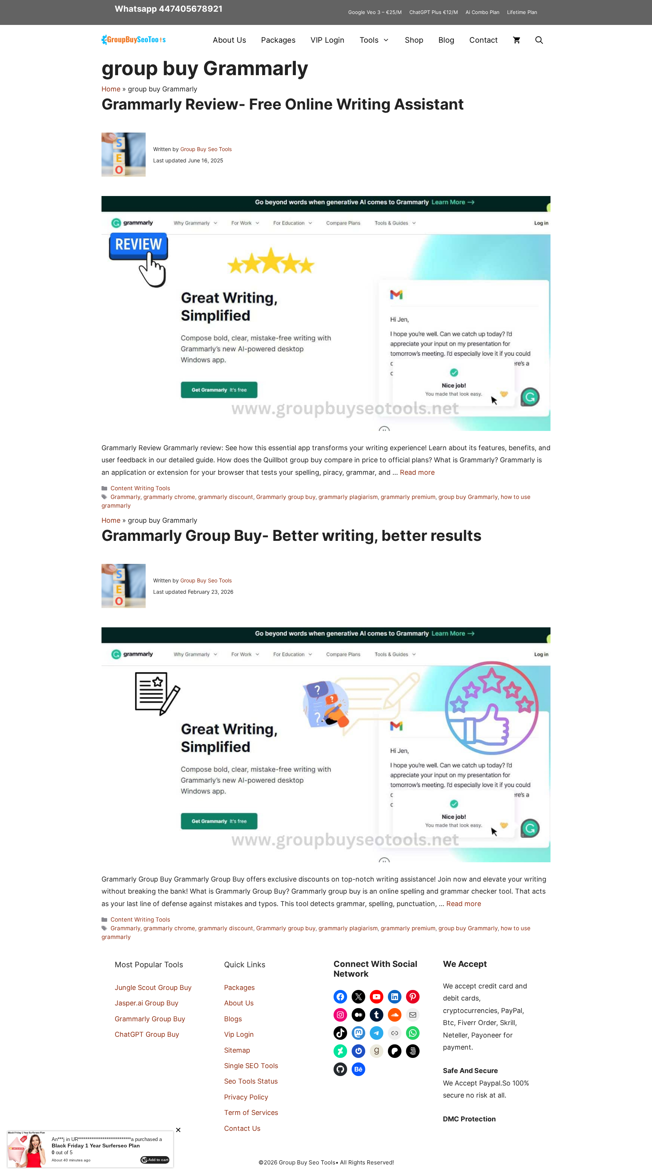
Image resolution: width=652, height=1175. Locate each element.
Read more (417, 472)
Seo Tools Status (251, 1081)
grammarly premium (408, 496)
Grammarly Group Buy (150, 1019)
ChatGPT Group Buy (147, 1034)
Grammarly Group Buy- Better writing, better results (291, 535)
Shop (414, 40)
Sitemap (237, 1050)
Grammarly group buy (285, 496)
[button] (539, 40)
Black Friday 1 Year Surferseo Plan (96, 1146)
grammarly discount (225, 496)
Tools (369, 40)
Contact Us (242, 1128)
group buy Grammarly (468, 496)
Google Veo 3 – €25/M (375, 12)
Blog (446, 40)
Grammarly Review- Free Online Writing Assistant (282, 104)
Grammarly (125, 496)
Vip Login (239, 1034)
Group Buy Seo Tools (206, 149)
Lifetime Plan (522, 12)
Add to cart (158, 1160)
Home (110, 89)
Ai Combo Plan (483, 12)
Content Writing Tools (140, 488)
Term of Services (251, 1112)
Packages (278, 40)
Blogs (233, 1019)
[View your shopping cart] (516, 40)
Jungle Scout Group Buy (153, 987)
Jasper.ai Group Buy (146, 1003)
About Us (229, 40)
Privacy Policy (246, 1097)
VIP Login (327, 40)
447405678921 (191, 9)
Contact (483, 40)
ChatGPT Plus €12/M (433, 12)
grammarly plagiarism (348, 496)
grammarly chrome (169, 496)
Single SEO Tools (251, 1066)
